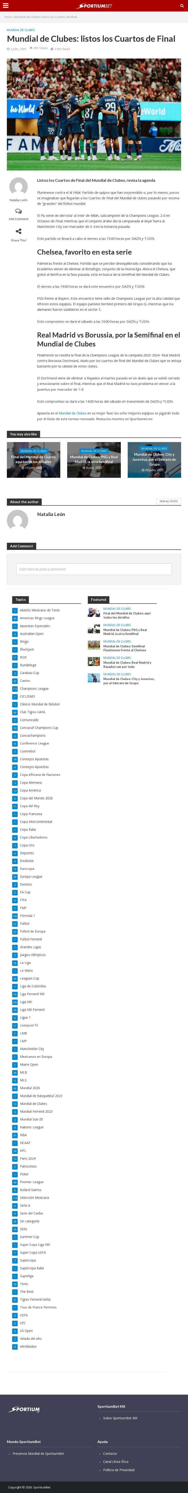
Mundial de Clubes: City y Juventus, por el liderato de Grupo (154, 459)
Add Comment (18, 219)
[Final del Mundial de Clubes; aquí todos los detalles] (94, 612)
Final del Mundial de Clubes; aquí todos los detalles (33, 459)
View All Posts (168, 501)
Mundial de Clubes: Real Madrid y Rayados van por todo (127, 665)
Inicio (8, 17)
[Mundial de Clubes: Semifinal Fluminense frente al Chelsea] (94, 644)
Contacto (110, 1453)
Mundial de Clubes (21, 30)
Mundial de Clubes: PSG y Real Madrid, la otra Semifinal (94, 459)
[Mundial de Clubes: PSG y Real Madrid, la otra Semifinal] (94, 628)
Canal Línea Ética (115, 1461)
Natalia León (19, 200)
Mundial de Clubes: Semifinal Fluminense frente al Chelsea (124, 648)
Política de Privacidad (119, 1470)
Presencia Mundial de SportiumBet (38, 1453)
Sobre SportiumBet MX (120, 1418)
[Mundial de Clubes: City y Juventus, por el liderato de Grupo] (94, 677)
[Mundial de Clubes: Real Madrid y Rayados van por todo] (94, 661)
